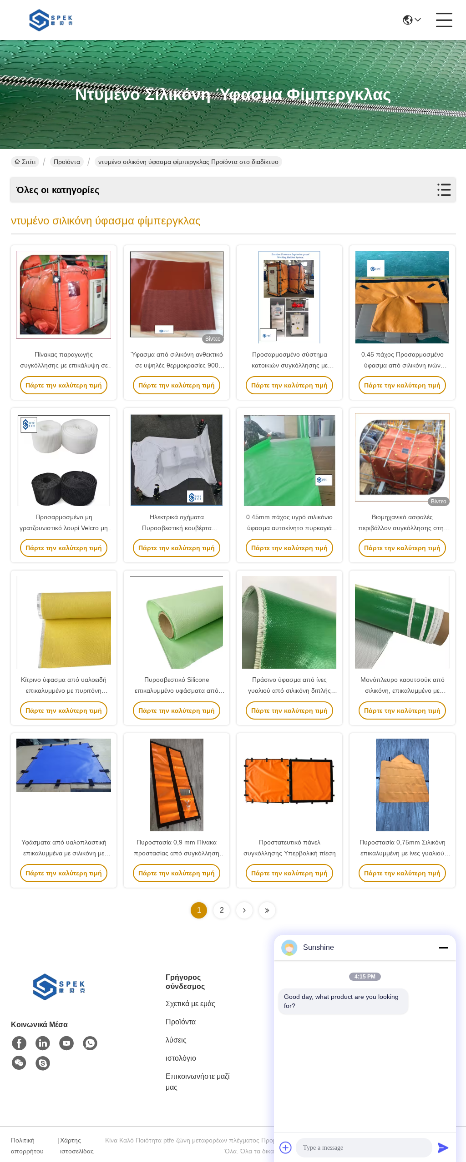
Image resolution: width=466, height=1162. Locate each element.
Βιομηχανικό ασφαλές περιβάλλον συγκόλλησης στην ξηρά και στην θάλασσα (402, 527)
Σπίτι (28, 161)
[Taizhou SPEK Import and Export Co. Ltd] (52, 20)
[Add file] (285, 1147)
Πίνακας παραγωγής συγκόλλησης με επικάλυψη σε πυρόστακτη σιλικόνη (64, 365)
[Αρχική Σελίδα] (61, 998)
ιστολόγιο (181, 1058)
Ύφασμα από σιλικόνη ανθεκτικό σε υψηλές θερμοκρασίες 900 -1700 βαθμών (177, 365)
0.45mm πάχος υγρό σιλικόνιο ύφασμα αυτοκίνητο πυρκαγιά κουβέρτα (289, 527)
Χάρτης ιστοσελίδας (77, 1146)
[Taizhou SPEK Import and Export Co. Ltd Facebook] (19, 1043)
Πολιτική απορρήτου (27, 1146)
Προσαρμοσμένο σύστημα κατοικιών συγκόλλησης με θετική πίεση (290, 365)
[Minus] (443, 947)
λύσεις (176, 1040)
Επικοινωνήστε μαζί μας (198, 1082)
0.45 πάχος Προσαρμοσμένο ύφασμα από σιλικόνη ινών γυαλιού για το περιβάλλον (402, 365)
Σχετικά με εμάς (190, 1004)
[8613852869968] (90, 1043)
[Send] (443, 1147)
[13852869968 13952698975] (43, 1063)
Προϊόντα (67, 161)
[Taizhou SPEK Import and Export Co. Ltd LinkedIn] (43, 1043)
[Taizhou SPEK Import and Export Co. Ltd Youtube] (66, 1043)
